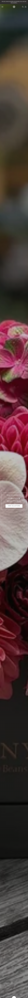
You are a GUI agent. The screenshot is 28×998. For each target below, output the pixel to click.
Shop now (14, 506)
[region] (14, 501)
